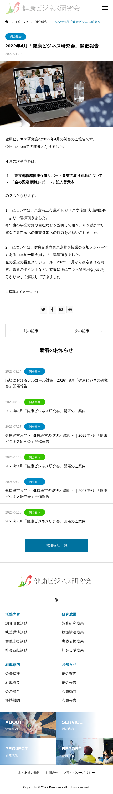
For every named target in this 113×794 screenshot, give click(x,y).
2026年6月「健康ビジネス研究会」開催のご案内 (45, 521)
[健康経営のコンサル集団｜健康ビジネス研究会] (44, 8)
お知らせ (69, 664)
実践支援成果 (73, 641)
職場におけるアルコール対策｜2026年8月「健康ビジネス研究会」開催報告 (56, 383)
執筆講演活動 (16, 632)
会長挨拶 (12, 673)
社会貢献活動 (16, 650)
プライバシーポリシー (79, 772)
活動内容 (12, 614)
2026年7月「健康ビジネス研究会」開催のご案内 (45, 466)
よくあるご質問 (29, 772)
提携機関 (12, 700)
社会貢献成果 (73, 650)
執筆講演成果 (73, 632)
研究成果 (69, 614)
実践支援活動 (16, 641)
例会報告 (16, 36)
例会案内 (34, 402)
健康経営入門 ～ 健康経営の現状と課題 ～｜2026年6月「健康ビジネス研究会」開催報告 (56, 493)
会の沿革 (12, 691)
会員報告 (69, 700)
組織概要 (12, 682)
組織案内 (12, 664)
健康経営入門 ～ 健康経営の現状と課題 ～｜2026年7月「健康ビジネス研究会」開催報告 (56, 438)
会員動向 (69, 691)
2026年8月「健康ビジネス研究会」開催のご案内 (45, 411)
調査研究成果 (73, 623)
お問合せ (51, 772)
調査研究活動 (16, 623)
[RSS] (56, 599)
